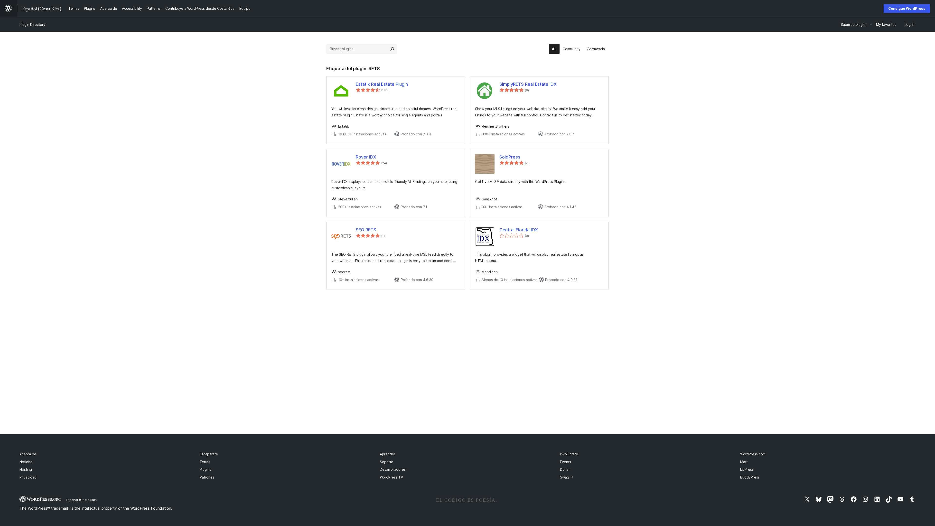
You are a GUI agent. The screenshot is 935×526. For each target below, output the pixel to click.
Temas (205, 462)
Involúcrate (569, 454)
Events (565, 462)
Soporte (386, 462)
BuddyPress (750, 477)
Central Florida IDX (518, 229)
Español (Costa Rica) (82, 500)
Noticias (25, 462)
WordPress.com (753, 454)
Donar (565, 469)
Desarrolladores (393, 469)
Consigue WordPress (907, 8)
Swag (566, 477)
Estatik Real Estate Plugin (382, 84)
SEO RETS (366, 229)
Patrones (207, 477)
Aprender (387, 454)
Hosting (25, 469)
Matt (744, 462)
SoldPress (509, 157)
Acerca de (27, 454)
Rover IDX (366, 157)
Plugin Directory (32, 24)
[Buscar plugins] (392, 49)
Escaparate (209, 454)
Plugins (205, 469)
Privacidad (28, 477)
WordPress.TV (391, 477)
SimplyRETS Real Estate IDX (528, 84)
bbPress (747, 469)
